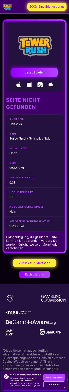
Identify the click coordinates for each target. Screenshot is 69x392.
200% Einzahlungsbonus (47, 6)
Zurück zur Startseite (34, 263)
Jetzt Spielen (34, 72)
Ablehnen (54, 384)
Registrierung (34, 274)
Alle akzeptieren (54, 377)
